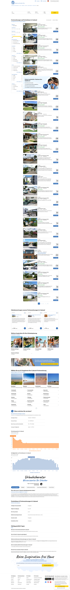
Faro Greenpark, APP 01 (41, 56)
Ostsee (12, 579)
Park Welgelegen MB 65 (41, 229)
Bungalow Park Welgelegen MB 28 (43, 187)
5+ (19, 28)
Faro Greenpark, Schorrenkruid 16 (43, 134)
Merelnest (39, 251)
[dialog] (61, 582)
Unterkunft (17, 89)
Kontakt (27, 584)
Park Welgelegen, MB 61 (42, 208)
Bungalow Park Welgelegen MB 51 (43, 219)
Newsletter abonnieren (48, 565)
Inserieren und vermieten (38, 577)
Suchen (55, 12)
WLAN (17, 48)
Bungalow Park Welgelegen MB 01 (43, 272)
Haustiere (17, 56)
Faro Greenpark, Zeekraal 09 (42, 123)
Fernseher (17, 51)
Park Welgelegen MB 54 (41, 240)
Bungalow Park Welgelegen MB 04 (43, 282)
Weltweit (12, 582)
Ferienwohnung (17, 86)
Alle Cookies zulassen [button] (61, 586)
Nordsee (12, 577)
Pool (17, 47)
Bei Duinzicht (40, 113)
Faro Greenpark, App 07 (41, 24)
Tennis (17, 78)
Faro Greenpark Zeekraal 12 (51, 540)
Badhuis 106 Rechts (41, 92)
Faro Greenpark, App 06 (41, 261)
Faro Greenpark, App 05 (41, 35)
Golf (17, 79)
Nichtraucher (17, 59)
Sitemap (12, 584)
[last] (48, 304)
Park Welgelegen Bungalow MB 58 (43, 198)
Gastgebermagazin (37, 579)
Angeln (17, 75)
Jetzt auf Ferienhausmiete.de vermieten (50, 364)
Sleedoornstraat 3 (40, 67)
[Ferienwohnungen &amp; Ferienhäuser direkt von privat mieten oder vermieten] (18, 3)
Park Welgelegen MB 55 (41, 166)
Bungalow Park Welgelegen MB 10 (43, 293)
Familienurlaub (17, 70)
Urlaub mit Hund (17, 67)
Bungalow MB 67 (40, 176)
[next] (46, 304)
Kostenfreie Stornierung (17, 43)
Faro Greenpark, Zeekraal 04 (42, 102)
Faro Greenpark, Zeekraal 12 (42, 145)
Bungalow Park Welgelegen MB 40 (43, 155)
